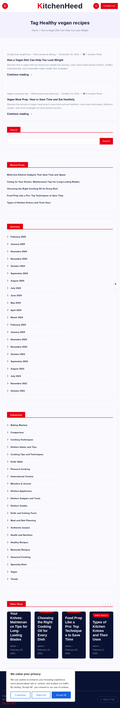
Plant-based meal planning (44, 93)
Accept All (61, 695)
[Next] (110, 603)
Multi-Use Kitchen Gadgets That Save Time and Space (36, 175)
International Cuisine (22, 476)
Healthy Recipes (19, 542)
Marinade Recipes (20, 550)
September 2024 (19, 273)
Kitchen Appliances (21, 491)
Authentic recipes (20, 528)
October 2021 (18, 391)
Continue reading (18, 74)
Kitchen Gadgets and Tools (25, 498)
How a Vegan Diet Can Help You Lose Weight (64, 30)
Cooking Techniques (22, 440)
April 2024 (16, 310)
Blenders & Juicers (21, 484)
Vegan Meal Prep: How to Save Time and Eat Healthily (41, 99)
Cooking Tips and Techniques (27, 454)
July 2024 (16, 288)
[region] (40, 685)
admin (13, 646)
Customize (20, 695)
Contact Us (109, 6)
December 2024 (19, 251)
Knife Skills (17, 462)
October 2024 (18, 266)
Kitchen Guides (19, 506)
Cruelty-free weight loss (19, 54)
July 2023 (16, 376)
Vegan (14, 572)
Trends (14, 579)
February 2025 (18, 237)
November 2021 (19, 383)
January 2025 (18, 244)
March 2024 (17, 317)
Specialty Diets (19, 564)
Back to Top (109, 699)
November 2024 (19, 259)
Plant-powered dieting (45, 54)
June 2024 (16, 295)
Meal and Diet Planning (23, 520)
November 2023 (19, 347)
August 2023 (17, 369)
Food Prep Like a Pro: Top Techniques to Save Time (35, 195)
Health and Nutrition (22, 535)
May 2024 (16, 303)
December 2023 (19, 339)
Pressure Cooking (20, 469)
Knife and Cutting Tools (24, 513)
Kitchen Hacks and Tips (24, 447)
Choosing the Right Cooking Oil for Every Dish (32, 189)
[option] (19, 635)
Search (14, 130)
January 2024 (18, 332)
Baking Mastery (19, 425)
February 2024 (18, 325)
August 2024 (17, 281)
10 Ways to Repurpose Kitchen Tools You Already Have (101, 626)
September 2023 (19, 361)
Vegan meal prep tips (17, 93)
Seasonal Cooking (20, 557)
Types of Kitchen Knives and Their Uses (29, 203)
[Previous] (105, 603)
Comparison (17, 432)
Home (35, 30)
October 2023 (18, 354)
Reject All (41, 695)
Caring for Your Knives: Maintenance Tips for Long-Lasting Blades (43, 182)
